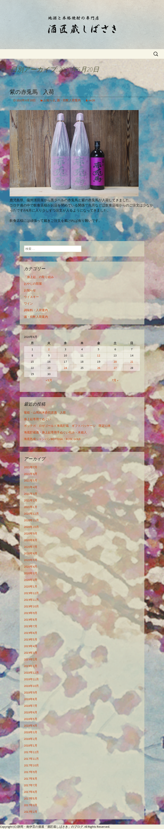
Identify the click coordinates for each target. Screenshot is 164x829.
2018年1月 (30, 745)
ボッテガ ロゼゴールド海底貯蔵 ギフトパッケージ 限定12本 (67, 426)
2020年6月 (30, 553)
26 (98, 368)
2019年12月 (31, 593)
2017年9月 (30, 772)
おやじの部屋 (33, 284)
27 (115, 368)
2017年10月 (31, 765)
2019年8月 (30, 619)
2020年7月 (30, 547)
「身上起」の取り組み (39, 277)
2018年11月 (31, 679)
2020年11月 (31, 520)
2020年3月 (30, 573)
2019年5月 (30, 639)
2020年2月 (30, 580)
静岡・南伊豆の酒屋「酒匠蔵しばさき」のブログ (50, 827)
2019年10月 (31, 606)
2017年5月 (30, 798)
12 (98, 355)
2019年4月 (30, 646)
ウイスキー (31, 297)
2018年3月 (30, 732)
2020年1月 (30, 586)
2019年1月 (30, 666)
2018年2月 (30, 739)
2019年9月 (30, 613)
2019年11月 (31, 600)
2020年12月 (31, 513)
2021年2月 (30, 500)
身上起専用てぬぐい (37, 419)
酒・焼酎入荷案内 (69, 100)
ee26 (91, 100)
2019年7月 (30, 626)
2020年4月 (30, 566)
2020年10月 (31, 527)
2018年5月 (30, 719)
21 (131, 362)
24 (65, 368)
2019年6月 (30, 633)
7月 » (115, 380)
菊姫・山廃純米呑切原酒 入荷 (45, 412)
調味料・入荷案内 (36, 310)
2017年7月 (30, 785)
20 (115, 362)
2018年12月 (31, 672)
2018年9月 (30, 692)
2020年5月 (30, 560)
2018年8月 (30, 699)
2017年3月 (30, 805)
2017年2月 (30, 812)
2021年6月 (30, 474)
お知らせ (49, 100)
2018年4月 (30, 725)
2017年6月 (30, 792)
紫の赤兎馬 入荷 (32, 92)
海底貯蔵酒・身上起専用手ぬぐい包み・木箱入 (55, 432)
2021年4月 (30, 487)
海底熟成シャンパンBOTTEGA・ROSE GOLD (52, 439)
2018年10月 (31, 686)
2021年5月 (30, 480)
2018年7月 (30, 706)
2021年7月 (30, 467)
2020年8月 (30, 540)
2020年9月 (30, 533)
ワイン (28, 303)
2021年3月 (30, 494)
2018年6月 (30, 712)
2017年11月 (31, 759)
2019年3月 (30, 653)
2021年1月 (30, 507)
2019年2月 (30, 659)
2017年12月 (31, 752)
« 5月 (49, 380)
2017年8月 (30, 778)
